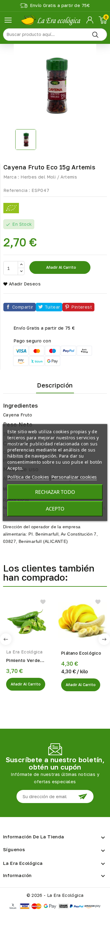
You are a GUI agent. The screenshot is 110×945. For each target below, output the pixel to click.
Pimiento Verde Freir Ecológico (23, 661)
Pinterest (81, 307)
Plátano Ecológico (81, 653)
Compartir (22, 307)
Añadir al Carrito (26, 684)
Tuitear (52, 307)
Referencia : (16, 190)
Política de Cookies (28, 477)
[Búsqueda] (95, 35)
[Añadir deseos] (43, 602)
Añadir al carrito (60, 267)
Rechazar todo (55, 492)
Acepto (55, 508)
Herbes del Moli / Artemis (48, 176)
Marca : (11, 176)
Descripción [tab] (55, 385)
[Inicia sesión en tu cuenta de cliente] (90, 20)
